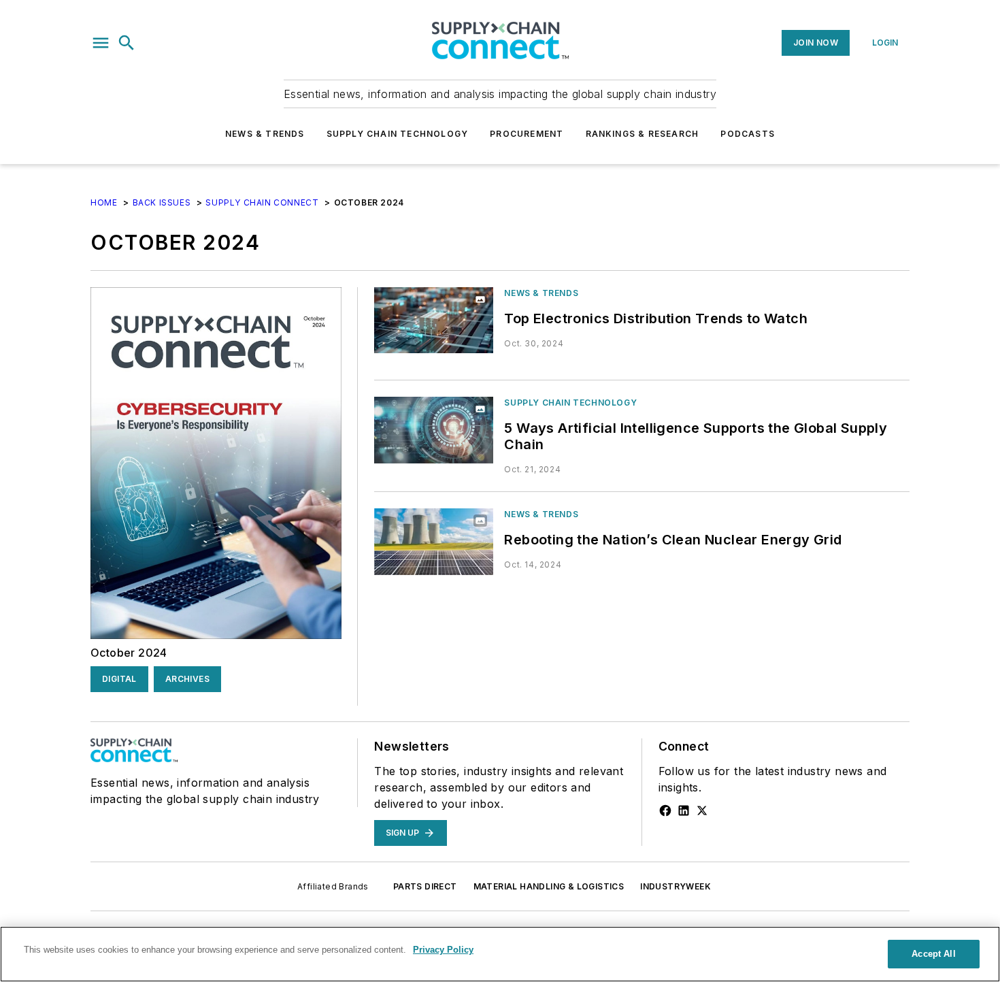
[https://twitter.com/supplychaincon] (702, 810)
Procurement (526, 134)
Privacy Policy (443, 950)
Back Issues (162, 202)
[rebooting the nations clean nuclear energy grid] (433, 541)
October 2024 (128, 652)
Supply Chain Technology (398, 134)
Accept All (933, 954)
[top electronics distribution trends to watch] (433, 320)
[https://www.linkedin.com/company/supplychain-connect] (683, 810)
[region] (500, 954)
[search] (126, 43)
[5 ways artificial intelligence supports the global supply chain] (433, 430)
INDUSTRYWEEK (675, 886)
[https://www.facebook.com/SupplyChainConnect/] (665, 810)
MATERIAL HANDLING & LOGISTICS (548, 886)
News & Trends (265, 134)
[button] (100, 43)
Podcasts (747, 134)
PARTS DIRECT (425, 886)
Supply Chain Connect (261, 202)
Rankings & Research (642, 134)
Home (103, 202)
